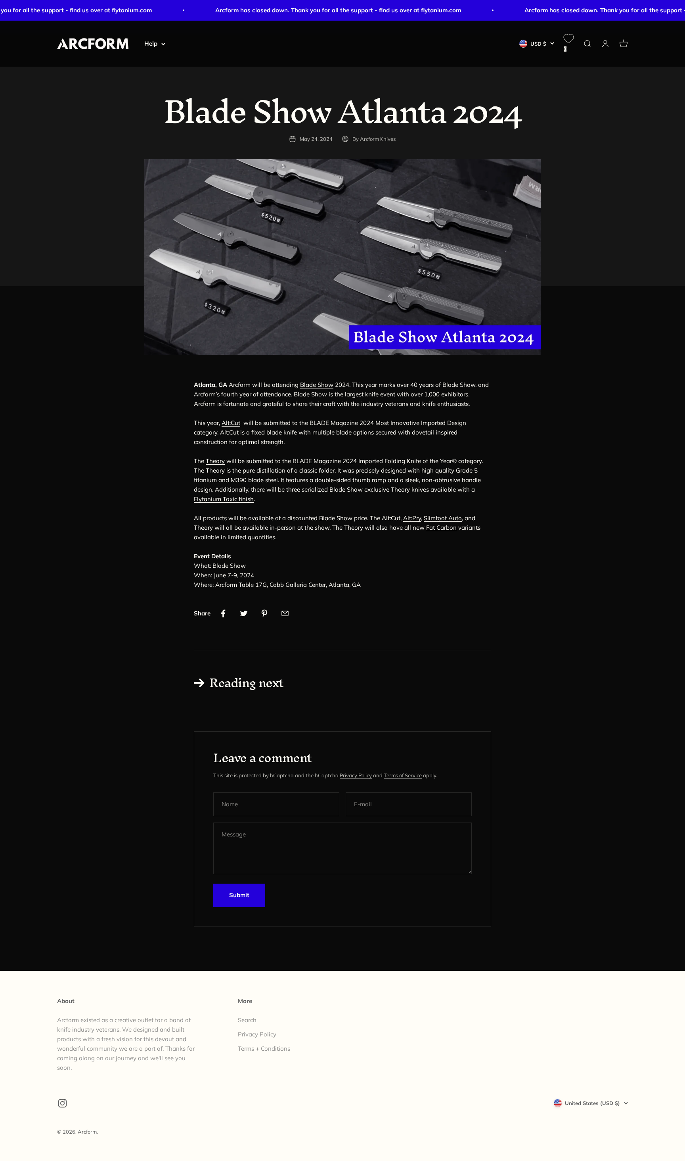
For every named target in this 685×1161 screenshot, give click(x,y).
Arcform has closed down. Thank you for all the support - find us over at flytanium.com (325, 10)
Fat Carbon (441, 527)
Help (150, 43)
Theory (215, 461)
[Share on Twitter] (244, 613)
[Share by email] (285, 613)
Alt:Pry (412, 518)
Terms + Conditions (264, 1048)
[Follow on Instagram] (62, 1103)
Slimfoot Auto (443, 518)
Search (247, 1020)
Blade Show (316, 384)
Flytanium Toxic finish (224, 499)
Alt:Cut (231, 423)
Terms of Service (403, 775)
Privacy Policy (356, 775)
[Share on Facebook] (223, 613)
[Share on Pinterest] (264, 613)
